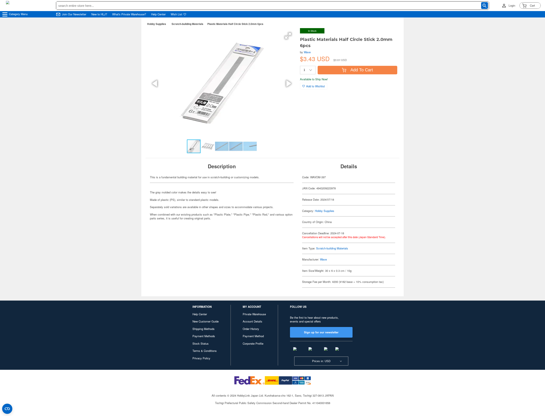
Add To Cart (361, 70)
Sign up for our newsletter (321, 332)
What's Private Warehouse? (129, 14)
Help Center (158, 14)
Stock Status (200, 343)
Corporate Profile (253, 343)
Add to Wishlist (315, 86)
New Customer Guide (205, 321)
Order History (251, 329)
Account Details (252, 321)
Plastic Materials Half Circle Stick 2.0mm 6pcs (235, 24)
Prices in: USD (321, 361)
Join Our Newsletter (74, 14)
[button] (288, 36)
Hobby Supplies (156, 24)
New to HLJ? (99, 14)
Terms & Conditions (204, 351)
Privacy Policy (201, 358)
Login (512, 5)
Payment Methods (203, 336)
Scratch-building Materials (187, 24)
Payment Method (253, 336)
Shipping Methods (203, 329)
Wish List (176, 14)
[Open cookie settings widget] (7, 409)
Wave (307, 52)
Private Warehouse (254, 314)
